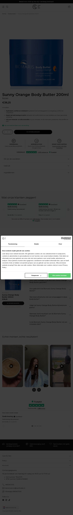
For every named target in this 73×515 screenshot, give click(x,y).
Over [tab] (60, 244)
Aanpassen (35, 275)
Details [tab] (36, 244)
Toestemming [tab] (12, 244)
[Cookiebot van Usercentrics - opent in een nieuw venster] (62, 238)
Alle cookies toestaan (59, 275)
